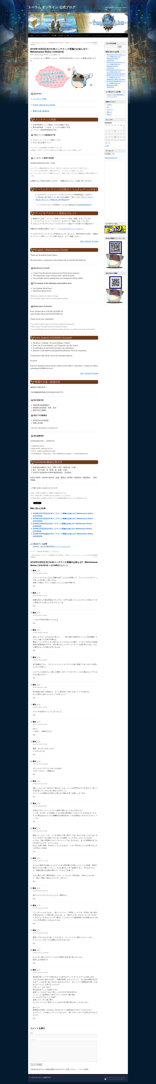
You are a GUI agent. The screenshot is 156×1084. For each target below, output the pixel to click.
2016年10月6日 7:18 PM (40, 707)
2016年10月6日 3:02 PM (40, 660)
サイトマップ (118, 35)
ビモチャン (110, 109)
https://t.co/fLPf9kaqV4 (59, 200)
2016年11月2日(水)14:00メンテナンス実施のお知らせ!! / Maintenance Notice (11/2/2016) (116, 77)
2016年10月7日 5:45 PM (40, 784)
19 (115, 137)
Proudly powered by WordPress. (116, 1079)
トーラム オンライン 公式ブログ (52, 7)
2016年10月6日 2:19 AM (40, 573)
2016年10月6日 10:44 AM (40, 632)
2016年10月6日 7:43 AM (40, 615)
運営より (47, 551)
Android (39, 551)
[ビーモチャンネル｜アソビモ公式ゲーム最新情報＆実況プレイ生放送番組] (115, 229)
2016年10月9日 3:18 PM (40, 831)
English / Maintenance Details (44, 105)
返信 (34, 586)
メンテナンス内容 (39, 99)
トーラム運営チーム (54, 54)
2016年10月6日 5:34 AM (40, 595)
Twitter (53, 35)
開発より (109, 114)
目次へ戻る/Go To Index (89, 241)
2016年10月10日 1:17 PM (40, 861)
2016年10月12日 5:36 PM (40, 972)
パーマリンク (55, 551)
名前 (31, 1033)
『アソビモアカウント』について (80, 35)
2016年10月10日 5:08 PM (40, 933)
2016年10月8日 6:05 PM (40, 806)
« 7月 (107, 146)
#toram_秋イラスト (42, 200)
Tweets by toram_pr (110, 158)
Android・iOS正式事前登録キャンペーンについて (51, 546)
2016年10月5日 (84, 205)
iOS (43, 551)
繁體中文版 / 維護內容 (41, 111)
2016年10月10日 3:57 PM (40, 908)
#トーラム (87, 197)
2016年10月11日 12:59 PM (40, 953)
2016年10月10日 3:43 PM (40, 891)
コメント (32, 1039)
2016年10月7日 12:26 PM (40, 764)
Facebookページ (62, 35)
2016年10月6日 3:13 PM (40, 687)
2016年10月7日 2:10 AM (40, 724)
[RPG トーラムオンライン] (115, 269)
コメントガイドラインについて (102, 35)
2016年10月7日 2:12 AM (40, 744)
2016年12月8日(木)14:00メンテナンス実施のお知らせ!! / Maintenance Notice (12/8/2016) (116, 71)
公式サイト (45, 35)
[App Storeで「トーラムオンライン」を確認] (115, 304)
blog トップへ (35, 35)
